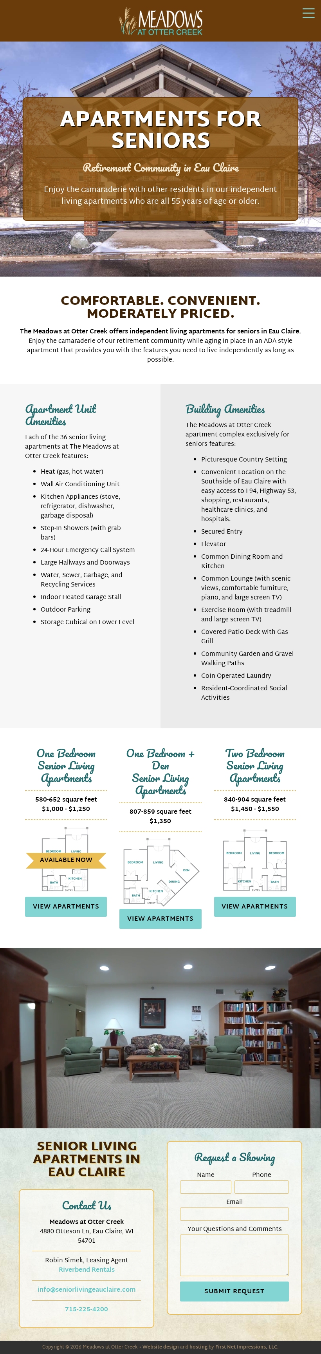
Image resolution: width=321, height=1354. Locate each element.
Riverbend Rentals (87, 1270)
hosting (198, 1347)
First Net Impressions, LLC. (247, 1347)
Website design (160, 1347)
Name (206, 1175)
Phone (261, 1175)
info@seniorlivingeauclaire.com (87, 1290)
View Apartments (66, 907)
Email (234, 1202)
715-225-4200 (86, 1310)
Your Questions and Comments (235, 1230)
